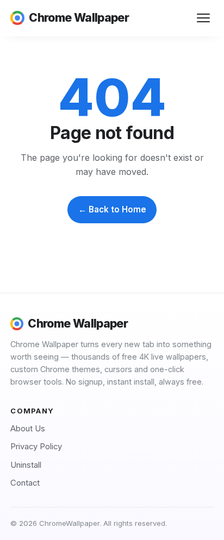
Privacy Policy (36, 446)
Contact (25, 483)
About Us (27, 429)
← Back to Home (112, 209)
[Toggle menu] (204, 18)
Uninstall (25, 465)
